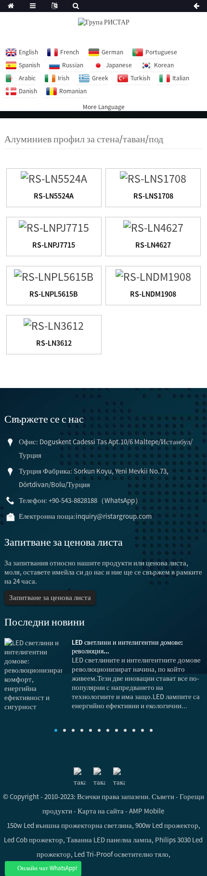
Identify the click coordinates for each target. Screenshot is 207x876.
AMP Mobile (146, 810)
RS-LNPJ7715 (53, 245)
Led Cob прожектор (33, 839)
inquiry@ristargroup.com (114, 516)
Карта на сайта (101, 810)
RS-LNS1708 (153, 195)
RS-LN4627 (153, 245)
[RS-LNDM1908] (153, 275)
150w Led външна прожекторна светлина (69, 825)
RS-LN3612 (54, 343)
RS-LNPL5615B (53, 294)
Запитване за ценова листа (50, 597)
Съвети (163, 796)
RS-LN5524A (54, 195)
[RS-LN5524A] (54, 177)
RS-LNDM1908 (153, 294)
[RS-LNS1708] (153, 177)
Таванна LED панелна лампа (109, 839)
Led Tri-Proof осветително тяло (121, 854)
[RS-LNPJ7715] (54, 226)
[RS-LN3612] (54, 324)
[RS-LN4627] (153, 226)
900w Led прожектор (166, 825)
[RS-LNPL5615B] (53, 275)
